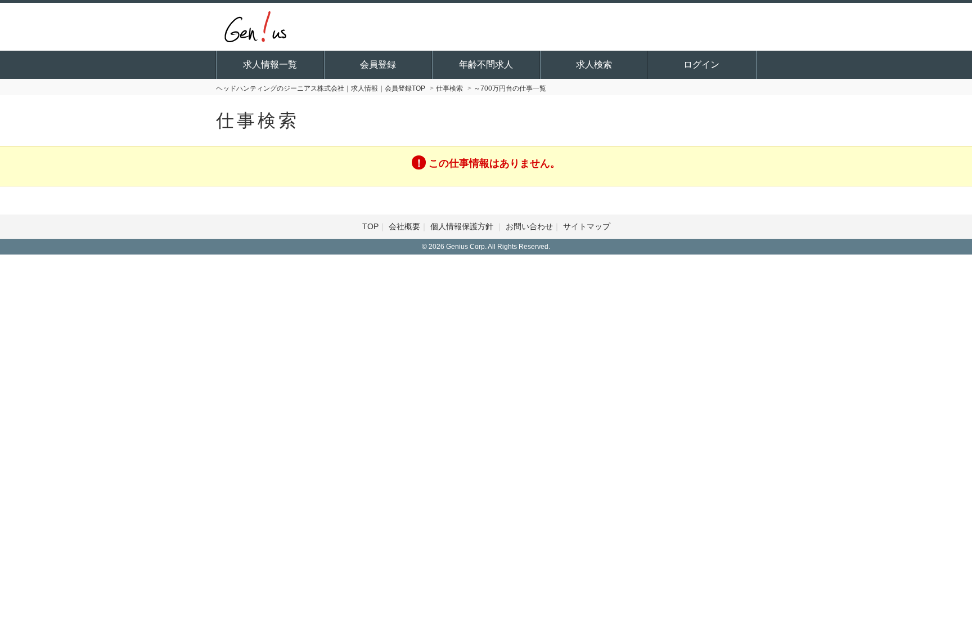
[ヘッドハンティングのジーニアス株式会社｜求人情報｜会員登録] (255, 25)
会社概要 (404, 226)
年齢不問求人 (486, 64)
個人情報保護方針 (463, 226)
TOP (370, 226)
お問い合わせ (529, 226)
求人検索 (594, 64)
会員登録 (378, 64)
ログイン (701, 64)
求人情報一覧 (270, 64)
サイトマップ (586, 226)
